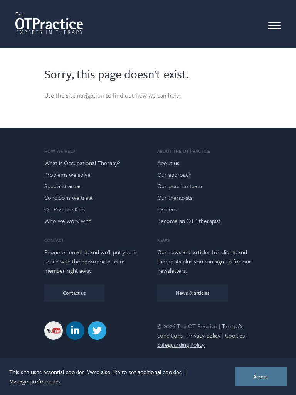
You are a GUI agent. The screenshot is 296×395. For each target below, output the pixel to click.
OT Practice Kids (64, 209)
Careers (167, 209)
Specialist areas (62, 186)
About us (168, 163)
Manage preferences (34, 381)
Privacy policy (203, 335)
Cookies (235, 335)
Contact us (74, 293)
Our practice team (179, 186)
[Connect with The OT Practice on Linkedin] (75, 329)
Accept (260, 376)
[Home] (49, 23)
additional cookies (160, 372)
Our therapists (174, 197)
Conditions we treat (68, 197)
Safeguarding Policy (181, 344)
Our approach (174, 174)
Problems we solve (67, 174)
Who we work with (67, 220)
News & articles (193, 293)
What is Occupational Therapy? (82, 163)
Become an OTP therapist (188, 220)
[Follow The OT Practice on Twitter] (97, 329)
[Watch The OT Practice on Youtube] (53, 329)
